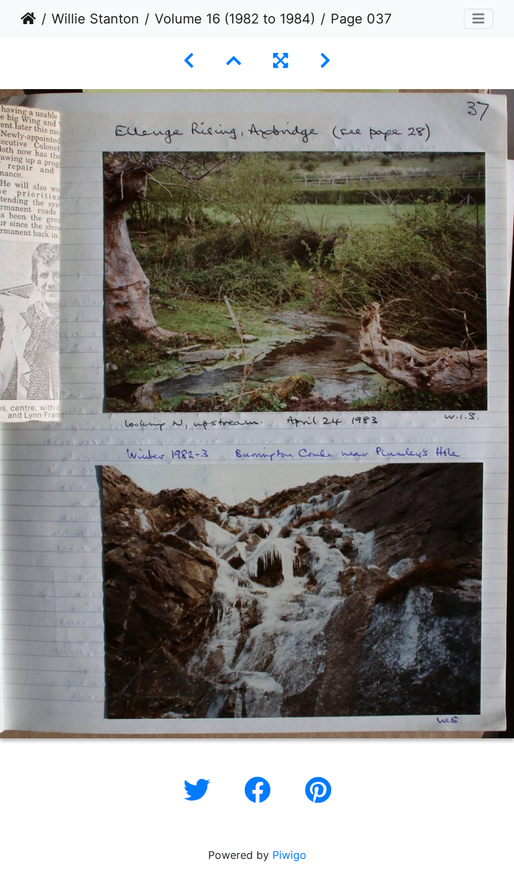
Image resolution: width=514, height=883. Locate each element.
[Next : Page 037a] (325, 60)
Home (28, 19)
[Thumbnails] (233, 60)
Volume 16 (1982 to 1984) (235, 19)
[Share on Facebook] (261, 790)
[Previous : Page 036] (188, 60)
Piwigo (289, 855)
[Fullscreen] (280, 60)
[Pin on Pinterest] (318, 790)
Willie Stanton (95, 19)
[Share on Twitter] (200, 790)
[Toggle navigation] (478, 19)
